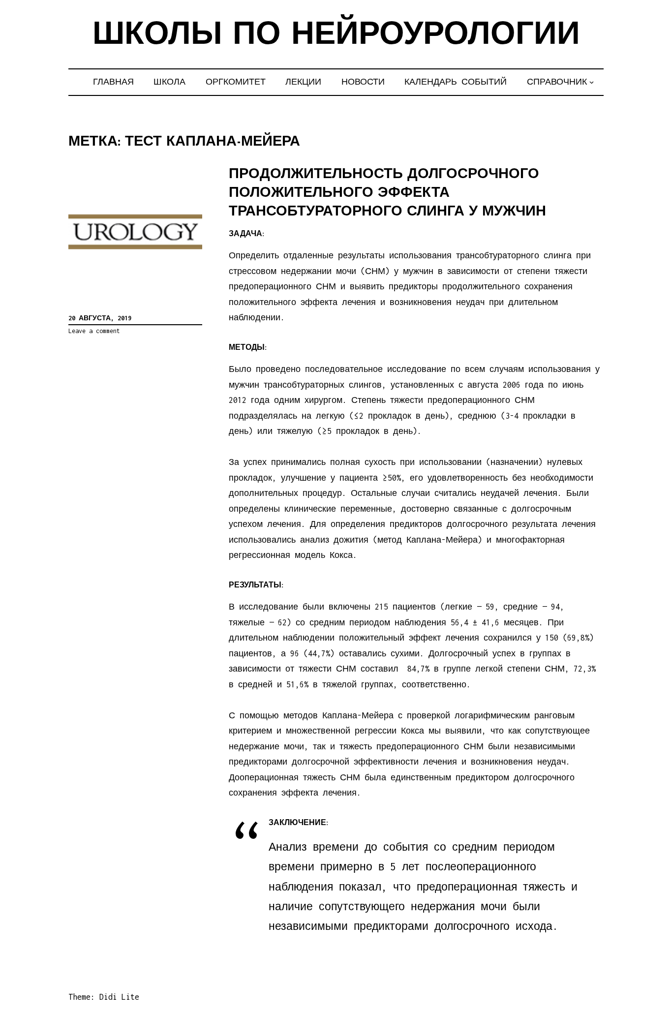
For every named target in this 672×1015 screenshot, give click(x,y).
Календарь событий (455, 81)
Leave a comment (94, 331)
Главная (113, 81)
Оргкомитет (236, 81)
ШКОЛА (169, 81)
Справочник (557, 81)
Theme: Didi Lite (103, 996)
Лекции (303, 81)
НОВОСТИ (363, 81)
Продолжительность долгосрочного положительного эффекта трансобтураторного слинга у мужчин (387, 192)
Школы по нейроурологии (336, 36)
